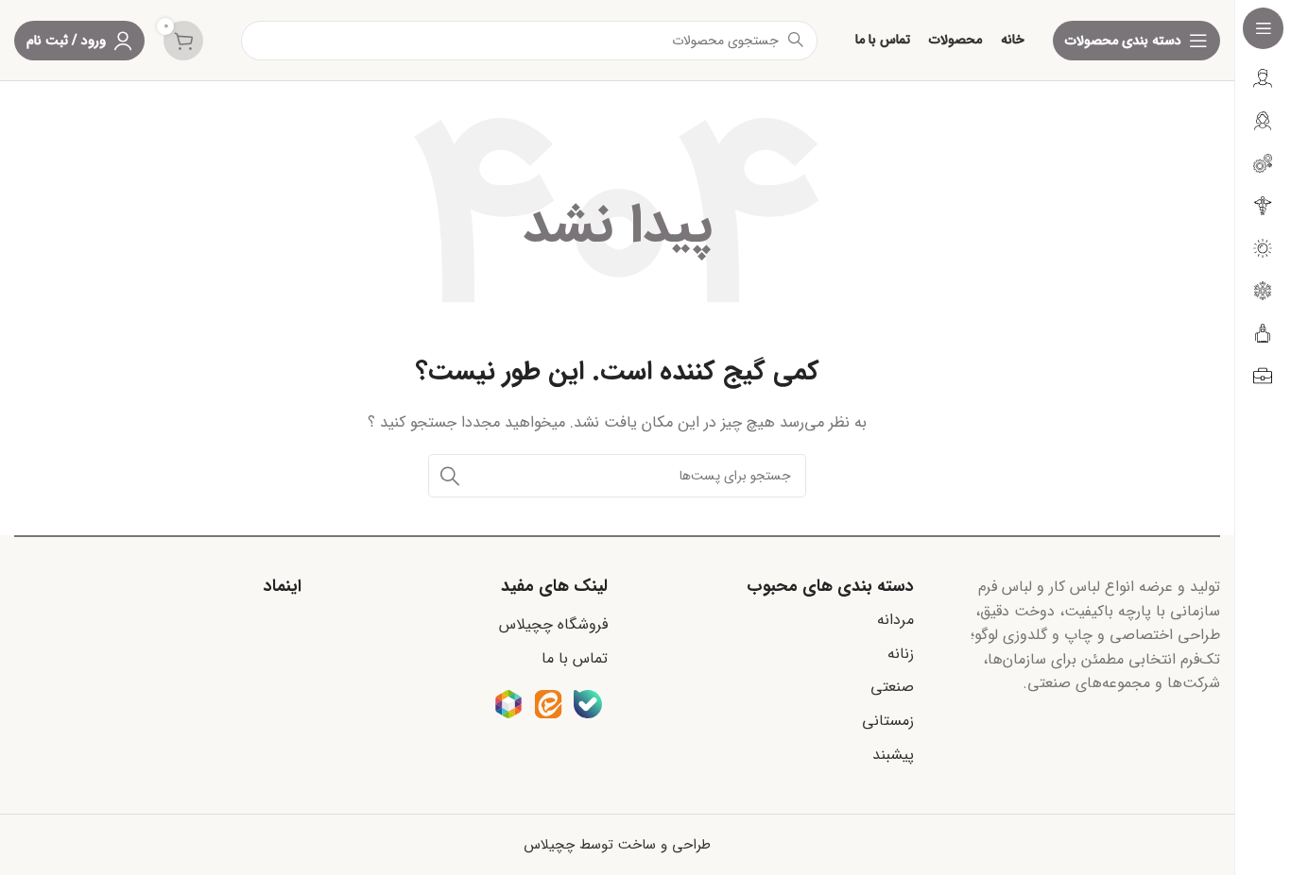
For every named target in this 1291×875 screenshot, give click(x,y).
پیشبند (893, 754)
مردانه (895, 619)
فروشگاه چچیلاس (553, 624)
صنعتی (892, 686)
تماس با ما (575, 658)
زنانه (900, 653)
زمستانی (888, 720)
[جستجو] (450, 475)
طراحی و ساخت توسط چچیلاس (617, 844)
